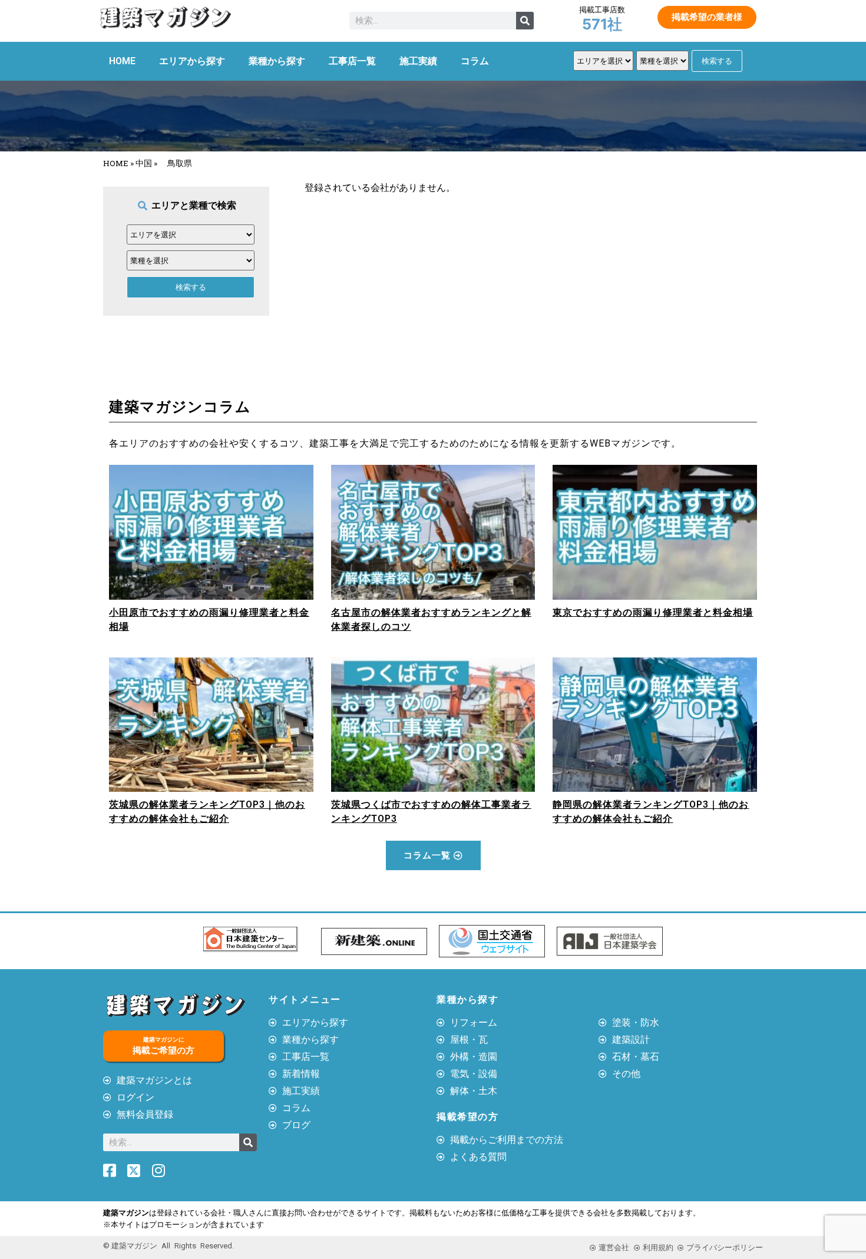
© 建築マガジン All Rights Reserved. (168, 1245)
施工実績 (418, 61)
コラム (475, 61)
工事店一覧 (352, 61)
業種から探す (277, 61)
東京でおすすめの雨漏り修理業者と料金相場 (653, 612)
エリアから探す (192, 61)
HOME (122, 61)
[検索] (525, 20)
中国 (143, 163)
